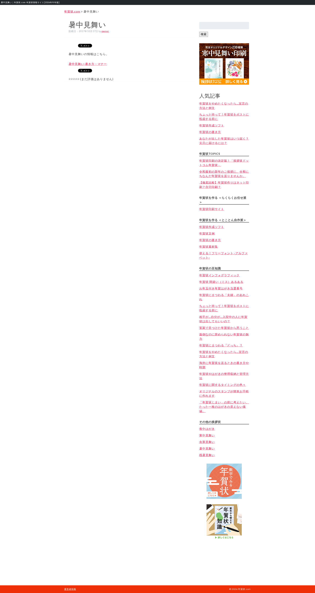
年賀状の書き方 (210, 132)
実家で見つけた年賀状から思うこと (224, 327)
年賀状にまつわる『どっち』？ (221, 345)
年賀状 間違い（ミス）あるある (221, 281)
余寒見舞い (207, 442)
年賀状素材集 (208, 246)
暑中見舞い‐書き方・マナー (88, 64)
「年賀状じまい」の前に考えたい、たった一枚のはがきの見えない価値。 (224, 406)
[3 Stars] (74, 79)
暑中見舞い (207, 448)
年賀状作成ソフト (211, 125)
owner (105, 31)
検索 (204, 34)
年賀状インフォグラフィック (219, 275)
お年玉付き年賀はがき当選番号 (221, 288)
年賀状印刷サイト (211, 209)
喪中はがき (207, 428)
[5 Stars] (78, 79)
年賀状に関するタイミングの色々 (222, 384)
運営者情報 (70, 589)
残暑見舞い (207, 455)
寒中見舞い (207, 435)
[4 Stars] (76, 79)
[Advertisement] (224, 558)
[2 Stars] (72, 79)
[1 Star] (70, 79)
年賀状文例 (207, 233)
